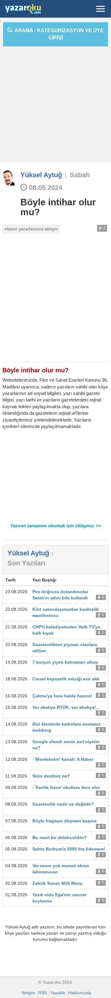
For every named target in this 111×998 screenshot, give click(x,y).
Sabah (80, 175)
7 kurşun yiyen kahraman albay (65, 662)
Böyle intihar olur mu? (58, 207)
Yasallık (57, 992)
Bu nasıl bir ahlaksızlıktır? (59, 837)
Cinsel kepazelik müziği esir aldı (66, 678)
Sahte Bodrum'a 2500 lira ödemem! (68, 848)
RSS (42, 992)
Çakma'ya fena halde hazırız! (62, 695)
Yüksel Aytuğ (41, 175)
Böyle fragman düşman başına (64, 820)
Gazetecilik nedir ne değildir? (63, 804)
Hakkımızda (79, 992)
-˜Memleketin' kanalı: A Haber (62, 759)
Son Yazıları (26, 563)
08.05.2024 (44, 187)
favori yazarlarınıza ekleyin (32, 229)
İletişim (28, 992)
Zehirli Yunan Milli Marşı (57, 883)
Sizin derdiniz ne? (51, 775)
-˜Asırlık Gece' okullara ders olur (66, 787)
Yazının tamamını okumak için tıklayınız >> (55, 525)
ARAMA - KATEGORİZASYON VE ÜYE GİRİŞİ (58, 34)
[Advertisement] (55, 106)
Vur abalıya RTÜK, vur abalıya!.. (65, 707)
